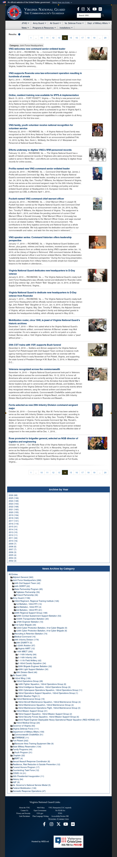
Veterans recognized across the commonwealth (34, 369)
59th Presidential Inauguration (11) (28, 776)
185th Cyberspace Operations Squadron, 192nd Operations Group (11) (50, 690)
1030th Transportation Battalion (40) (32, 618)
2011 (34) (13, 537)
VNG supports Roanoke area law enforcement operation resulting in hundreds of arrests (45, 74)
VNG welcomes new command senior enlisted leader (37, 48)
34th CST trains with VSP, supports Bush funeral (35, 344)
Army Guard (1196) (21, 597)
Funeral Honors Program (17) (26, 767)
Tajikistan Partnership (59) (28, 592)
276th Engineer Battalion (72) (29, 621)
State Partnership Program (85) (28, 589)
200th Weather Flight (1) (29, 696)
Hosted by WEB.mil (40, 841)
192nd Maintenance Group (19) (30, 698)
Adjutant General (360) (23, 577)
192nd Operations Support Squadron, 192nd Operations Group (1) (48, 693)
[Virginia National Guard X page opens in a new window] (88, 8)
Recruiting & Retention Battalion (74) (30, 633)
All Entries (13, 574)
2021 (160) (14, 509)
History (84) (18, 779)
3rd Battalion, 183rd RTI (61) (29, 609)
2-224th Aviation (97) (25, 645)
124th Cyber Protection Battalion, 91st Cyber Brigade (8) (41, 630)
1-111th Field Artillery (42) (29, 660)
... (36, 37)
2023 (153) (14, 503)
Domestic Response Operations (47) (29, 791)
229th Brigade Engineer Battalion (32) (35, 666)
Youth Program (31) (23, 752)
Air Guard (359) (20, 675)
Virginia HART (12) (26, 648)
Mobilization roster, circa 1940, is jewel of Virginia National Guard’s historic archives (44, 321)
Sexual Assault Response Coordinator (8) (31, 761)
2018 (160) (14, 517)
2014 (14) (13, 529)
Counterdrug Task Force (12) (26, 770)
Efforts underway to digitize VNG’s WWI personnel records (40, 149)
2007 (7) (12, 549)
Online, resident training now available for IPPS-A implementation (44, 95)
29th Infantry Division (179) (26, 639)
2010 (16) (13, 540)
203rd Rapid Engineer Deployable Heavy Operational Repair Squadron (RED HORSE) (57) (59, 719)
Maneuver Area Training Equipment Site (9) (34, 743)
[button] (62, 2)
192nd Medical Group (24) (28, 722)
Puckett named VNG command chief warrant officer (36, 198)
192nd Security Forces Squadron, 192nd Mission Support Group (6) (48, 716)
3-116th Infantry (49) (27, 657)
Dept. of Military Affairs (97, 23)
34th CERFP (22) (22, 586)
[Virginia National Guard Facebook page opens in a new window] (78, 8)
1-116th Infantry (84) (27, 654)
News (24, 27)
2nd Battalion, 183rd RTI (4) (28, 606)
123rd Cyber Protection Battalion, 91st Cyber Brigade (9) (41, 627)
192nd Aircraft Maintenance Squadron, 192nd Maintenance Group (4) (49, 701)
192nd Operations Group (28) (29, 681)
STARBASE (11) (21, 737)
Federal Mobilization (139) (24, 788)
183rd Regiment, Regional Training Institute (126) (36, 600)
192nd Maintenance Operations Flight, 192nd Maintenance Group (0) (49, 707)
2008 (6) (12, 546)
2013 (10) (13, 532)
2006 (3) (12, 552)
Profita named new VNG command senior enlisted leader (39, 168)
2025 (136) (14, 498)
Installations (65, 27)
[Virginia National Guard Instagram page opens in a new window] (83, 8)
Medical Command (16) (25, 636)
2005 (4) (12, 555)
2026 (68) (13, 495)
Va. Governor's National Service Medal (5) (32, 785)
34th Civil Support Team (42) (27, 583)
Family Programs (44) (22, 749)
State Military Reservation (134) (27, 746)
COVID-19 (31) (19, 773)
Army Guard (38, 23)
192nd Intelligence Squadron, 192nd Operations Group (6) (44, 687)
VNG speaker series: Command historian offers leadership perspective (40, 239)
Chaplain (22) (19, 755)
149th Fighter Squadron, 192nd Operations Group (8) (42, 684)
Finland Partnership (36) (27, 594)
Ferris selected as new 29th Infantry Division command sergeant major (43, 406)
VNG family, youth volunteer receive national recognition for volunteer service (41, 126)
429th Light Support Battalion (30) (33, 669)
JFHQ (24, 23)
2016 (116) (14, 523)
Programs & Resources (43, 27)
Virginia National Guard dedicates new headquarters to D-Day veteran (42, 272)
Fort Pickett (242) (20, 740)
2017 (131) (14, 520)
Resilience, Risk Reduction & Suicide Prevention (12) (36, 764)
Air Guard (54, 23)
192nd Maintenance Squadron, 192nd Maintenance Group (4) (46, 704)
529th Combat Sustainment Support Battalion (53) (38, 615)
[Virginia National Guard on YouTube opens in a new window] (94, 8)
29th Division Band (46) (26, 672)
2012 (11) (13, 535)
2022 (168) (14, 506)
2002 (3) (12, 560)
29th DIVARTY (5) (24, 642)
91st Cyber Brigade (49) (25, 624)
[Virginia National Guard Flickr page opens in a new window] (100, 8)
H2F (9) (16, 782)
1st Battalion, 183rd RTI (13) (29, 603)
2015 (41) (13, 526)
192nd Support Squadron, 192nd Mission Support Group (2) (45, 713)
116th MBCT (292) (24, 651)
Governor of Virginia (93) (24, 725)
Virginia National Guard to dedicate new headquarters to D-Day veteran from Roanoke (42, 294)
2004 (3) (12, 557)
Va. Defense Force (73, 23)
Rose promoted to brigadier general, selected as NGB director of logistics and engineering (43, 440)
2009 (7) (12, 543)
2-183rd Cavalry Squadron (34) (32, 663)
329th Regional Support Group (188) (31, 612)
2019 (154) (14, 515)
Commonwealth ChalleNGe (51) (28, 734)
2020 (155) (14, 512)
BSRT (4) (18, 758)
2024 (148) (14, 500)
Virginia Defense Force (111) (26, 728)
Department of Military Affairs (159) (28, 731)
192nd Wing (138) (22, 678)
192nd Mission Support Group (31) (32, 710)
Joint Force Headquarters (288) (27, 580)
